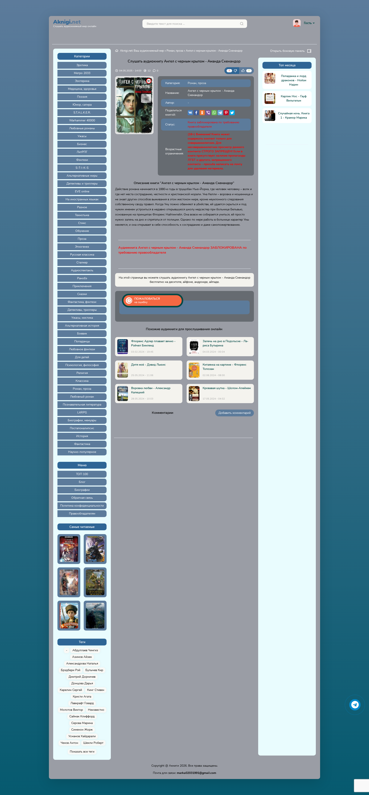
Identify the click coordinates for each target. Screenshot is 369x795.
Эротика (82, 65)
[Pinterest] (226, 112)
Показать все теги (82, 752)
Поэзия (82, 97)
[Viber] (208, 112)
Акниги (174, 766)
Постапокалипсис (82, 428)
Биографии (82, 490)
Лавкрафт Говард (82, 703)
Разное (82, 207)
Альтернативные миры (82, 176)
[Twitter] (232, 112)
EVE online (82, 191)
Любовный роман (82, 397)
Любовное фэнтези (82, 349)
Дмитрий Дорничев (82, 677)
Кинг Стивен (95, 690)
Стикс (82, 223)
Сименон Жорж (82, 730)
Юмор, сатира (82, 105)
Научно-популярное (82, 452)
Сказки (82, 294)
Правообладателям (82, 514)
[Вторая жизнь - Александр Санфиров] (95, 582)
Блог (82, 482)
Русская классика (82, 255)
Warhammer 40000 (82, 120)
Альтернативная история (82, 326)
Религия (82, 373)
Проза (82, 239)
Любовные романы (82, 128)
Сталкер (82, 262)
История (82, 436)
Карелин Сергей (71, 690)
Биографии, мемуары (82, 420)
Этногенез (82, 247)
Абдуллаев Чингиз (85, 650)
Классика (82, 381)
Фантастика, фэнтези (82, 302)
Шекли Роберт (93, 743)
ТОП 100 (82, 474)
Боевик (82, 333)
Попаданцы (82, 341)
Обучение (82, 231)
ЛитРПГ (82, 152)
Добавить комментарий (234, 413)
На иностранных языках (82, 199)
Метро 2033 (82, 73)
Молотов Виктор (71, 710)
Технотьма (82, 215)
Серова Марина (82, 723)
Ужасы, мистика (82, 318)
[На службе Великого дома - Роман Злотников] (68, 549)
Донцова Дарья (82, 683)
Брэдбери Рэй (70, 670)
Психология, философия (82, 365)
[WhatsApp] (214, 112)
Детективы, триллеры (82, 310)
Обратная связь (82, 498)
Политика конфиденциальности (82, 506)
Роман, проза (82, 389)
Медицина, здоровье (82, 89)
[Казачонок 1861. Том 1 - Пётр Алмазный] (68, 616)
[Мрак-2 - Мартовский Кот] (95, 616)
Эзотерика (82, 81)
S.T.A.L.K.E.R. (82, 112)
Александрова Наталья (82, 663)
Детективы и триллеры (82, 184)
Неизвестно (96, 710)
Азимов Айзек (82, 657)
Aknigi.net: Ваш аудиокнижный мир (142, 51)
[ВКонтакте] (190, 112)
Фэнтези (82, 160)
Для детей (82, 357)
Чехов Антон (69, 743)
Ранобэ (82, 278)
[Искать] (241, 23)
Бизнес (82, 144)
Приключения (82, 286)
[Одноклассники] (202, 112)
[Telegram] (220, 112)
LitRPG (82, 412)
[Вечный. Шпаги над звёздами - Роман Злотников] (68, 582)
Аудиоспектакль (82, 270)
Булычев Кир (94, 670)
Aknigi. (74, 23)
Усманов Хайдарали (82, 736)
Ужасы (82, 136)
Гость (308, 23)
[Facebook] (196, 112)
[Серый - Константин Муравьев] (95, 549)
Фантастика (82, 444)
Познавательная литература (82, 405)
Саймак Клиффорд (82, 716)
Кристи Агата (82, 697)
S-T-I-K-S (82, 168)
